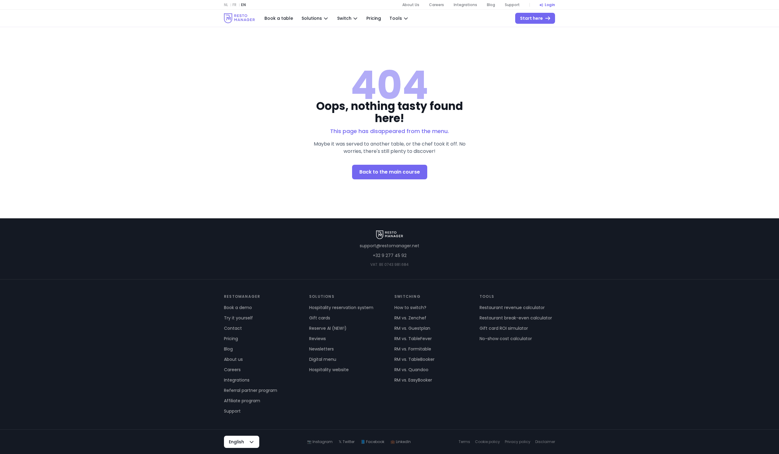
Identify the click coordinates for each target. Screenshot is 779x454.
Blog (491, 4)
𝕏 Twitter (347, 441)
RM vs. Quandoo (411, 370)
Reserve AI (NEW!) (328, 328)
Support (512, 4)
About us (233, 359)
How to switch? (410, 307)
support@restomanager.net (389, 246)
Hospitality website (329, 370)
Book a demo (238, 307)
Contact (233, 328)
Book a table (278, 18)
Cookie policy (487, 441)
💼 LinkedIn (400, 441)
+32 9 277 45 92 (390, 255)
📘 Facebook (372, 441)
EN (243, 4)
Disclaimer (545, 441)
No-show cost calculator (506, 339)
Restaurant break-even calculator (516, 318)
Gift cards (319, 318)
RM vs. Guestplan (412, 328)
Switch (344, 18)
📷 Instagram (320, 441)
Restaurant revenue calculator (512, 307)
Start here (531, 18)
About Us (410, 4)
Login (550, 4)
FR (234, 4)
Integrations (465, 4)
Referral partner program (250, 390)
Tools (396, 18)
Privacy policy (517, 441)
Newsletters (321, 349)
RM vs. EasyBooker (413, 380)
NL (226, 4)
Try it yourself (238, 318)
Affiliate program (242, 401)
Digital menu (322, 359)
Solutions (312, 18)
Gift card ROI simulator (504, 328)
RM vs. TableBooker (414, 359)
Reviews (317, 339)
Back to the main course (389, 171)
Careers (436, 4)
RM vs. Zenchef (410, 318)
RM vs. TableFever (413, 339)
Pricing (373, 18)
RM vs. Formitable (412, 349)
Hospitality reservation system (341, 307)
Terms (464, 441)
